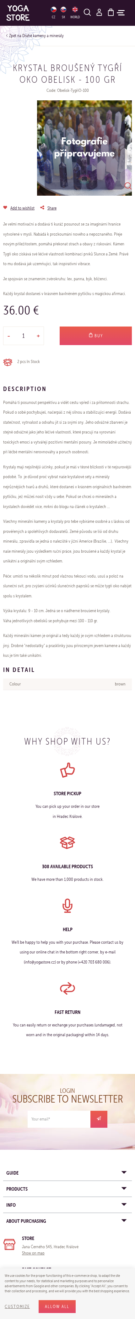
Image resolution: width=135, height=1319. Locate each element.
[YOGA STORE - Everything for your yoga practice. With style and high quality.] (24, 13)
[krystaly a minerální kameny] (84, 148)
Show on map (33, 1253)
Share (52, 208)
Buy (98, 335)
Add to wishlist (22, 208)
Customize (17, 1306)
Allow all (57, 1306)
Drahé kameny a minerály (43, 35)
